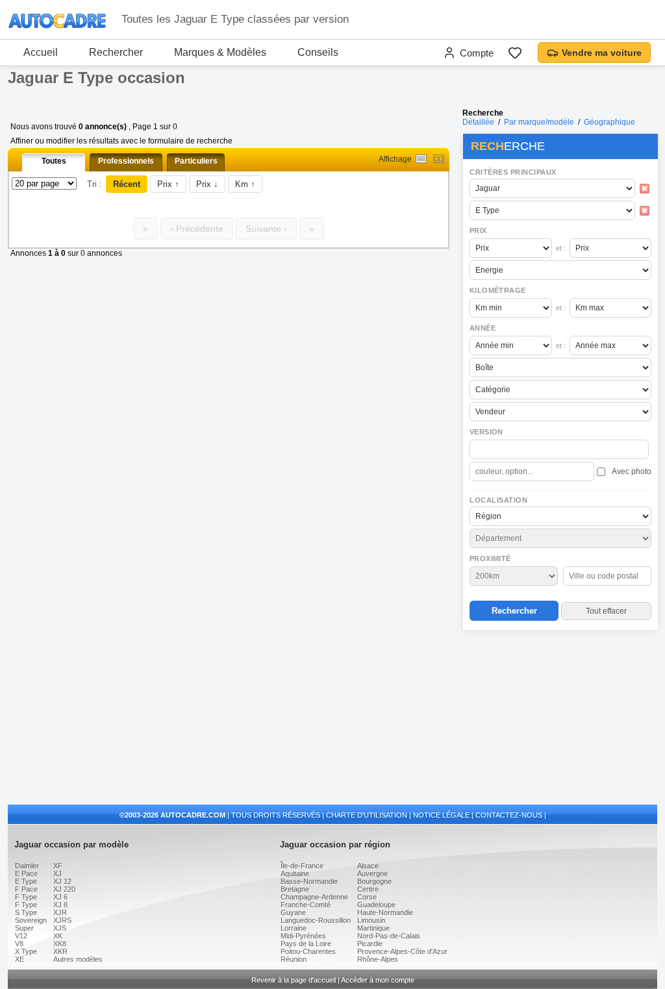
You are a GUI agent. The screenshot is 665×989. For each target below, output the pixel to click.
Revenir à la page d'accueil (293, 980)
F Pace (26, 889)
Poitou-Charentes (308, 951)
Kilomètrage (497, 290)
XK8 (59, 943)
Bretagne (295, 889)
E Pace (26, 873)
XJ (57, 873)
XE (19, 959)
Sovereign (31, 920)
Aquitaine (295, 873)
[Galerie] (438, 159)
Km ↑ (245, 184)
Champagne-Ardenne (314, 897)
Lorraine (294, 928)
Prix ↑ (168, 184)
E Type (26, 881)
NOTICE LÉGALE (441, 815)
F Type (26, 897)
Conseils (317, 52)
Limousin (371, 920)
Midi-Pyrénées (303, 936)
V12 (21, 936)
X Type (26, 951)
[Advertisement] (559, 718)
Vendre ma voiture (602, 52)
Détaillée (478, 122)
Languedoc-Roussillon (316, 920)
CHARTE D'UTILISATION (366, 815)
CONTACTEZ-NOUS (508, 815)
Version (486, 432)
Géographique (609, 122)
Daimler (27, 866)
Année (483, 328)
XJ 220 (64, 889)
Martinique (373, 928)
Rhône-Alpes (377, 959)
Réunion (294, 959)
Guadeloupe (376, 904)
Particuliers (196, 161)
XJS (59, 928)
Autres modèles (78, 959)
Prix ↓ (207, 184)
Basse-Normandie (309, 881)
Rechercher (116, 52)
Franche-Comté (306, 904)
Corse (367, 897)
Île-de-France (302, 866)
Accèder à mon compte (377, 980)
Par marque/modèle (539, 122)
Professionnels (126, 161)
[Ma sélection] (515, 53)
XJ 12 (62, 881)
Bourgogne (374, 881)
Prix (478, 230)
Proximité (490, 558)
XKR (60, 951)
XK (57, 936)
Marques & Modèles (220, 52)
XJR (60, 912)
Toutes (54, 161)
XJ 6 (60, 897)
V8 (19, 943)
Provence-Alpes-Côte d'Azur (402, 951)
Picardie (370, 943)
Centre (368, 889)
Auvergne (372, 873)
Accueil (40, 52)
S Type (26, 912)
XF (57, 866)
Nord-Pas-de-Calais (388, 936)
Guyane (293, 912)
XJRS (62, 920)
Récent (126, 184)
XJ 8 (60, 904)
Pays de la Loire (306, 943)
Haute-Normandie (385, 912)
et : (561, 248)
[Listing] (421, 159)
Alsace (368, 866)
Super (24, 928)
